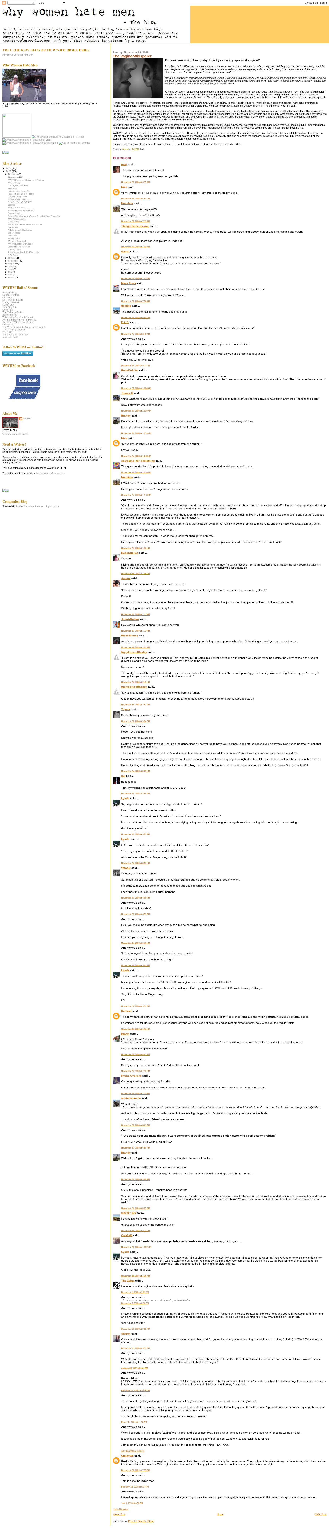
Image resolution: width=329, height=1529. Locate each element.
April (10, 275)
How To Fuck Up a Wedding (21, 194)
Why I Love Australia (17, 208)
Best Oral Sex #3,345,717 (19, 202)
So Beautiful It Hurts (12, 300)
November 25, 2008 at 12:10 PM (136, 472)
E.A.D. (125, 322)
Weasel (126, 867)
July (10, 266)
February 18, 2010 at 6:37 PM (135, 1487)
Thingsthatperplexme (135, 226)
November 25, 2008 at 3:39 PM (135, 771)
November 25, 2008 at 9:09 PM (135, 1179)
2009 (9, 168)
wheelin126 (128, 1212)
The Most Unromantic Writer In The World (23, 327)
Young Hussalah (11, 302)
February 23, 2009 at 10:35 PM (135, 1390)
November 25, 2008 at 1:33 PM (135, 631)
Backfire (11, 205)
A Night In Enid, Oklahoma (20, 230)
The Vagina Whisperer (18, 185)
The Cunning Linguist (13, 329)
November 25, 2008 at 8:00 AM (135, 317)
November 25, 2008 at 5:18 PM (135, 943)
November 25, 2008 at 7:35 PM (135, 1093)
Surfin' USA (8, 305)
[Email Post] (141, 149)
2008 (9, 171)
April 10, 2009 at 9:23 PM (132, 1451)
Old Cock (7, 297)
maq (124, 164)
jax (123, 775)
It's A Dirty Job (9, 307)
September (13, 261)
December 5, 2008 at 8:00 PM (135, 1303)
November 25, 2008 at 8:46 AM (135, 334)
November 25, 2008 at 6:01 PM (135, 1029)
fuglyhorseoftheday (134, 652)
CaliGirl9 (126, 1235)
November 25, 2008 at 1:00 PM (135, 548)
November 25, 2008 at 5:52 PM (135, 1006)
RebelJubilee (129, 370)
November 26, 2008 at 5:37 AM (135, 1208)
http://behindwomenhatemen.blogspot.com (37, 506)
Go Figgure (8, 324)
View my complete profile (15, 434)
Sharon (126, 1333)
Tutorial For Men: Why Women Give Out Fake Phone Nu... (34, 216)
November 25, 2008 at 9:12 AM (135, 365)
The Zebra (127, 1280)
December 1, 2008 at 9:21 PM (135, 1292)
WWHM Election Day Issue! (20, 244)
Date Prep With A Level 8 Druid (18, 322)
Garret (125, 251)
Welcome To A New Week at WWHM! (25, 224)
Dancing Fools (14, 249)
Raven (125, 1033)
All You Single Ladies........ (19, 199)
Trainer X (127, 393)
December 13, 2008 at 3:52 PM (135, 1329)
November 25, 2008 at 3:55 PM (135, 834)
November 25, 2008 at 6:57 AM (135, 198)
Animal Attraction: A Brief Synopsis (23, 252)
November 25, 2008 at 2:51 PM (135, 704)
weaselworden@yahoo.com (50, 473)
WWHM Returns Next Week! (21, 210)
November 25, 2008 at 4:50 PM (135, 898)
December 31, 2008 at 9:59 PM (135, 1348)
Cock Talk (12, 235)
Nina (124, 187)
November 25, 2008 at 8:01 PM (135, 1125)
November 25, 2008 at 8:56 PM (135, 1148)
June (10, 269)
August (11, 263)
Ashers (125, 578)
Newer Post (119, 1514)
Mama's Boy (13, 221)
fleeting (126, 305)
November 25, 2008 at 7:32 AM (135, 247)
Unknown (127, 1455)
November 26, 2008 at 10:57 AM (136, 1247)
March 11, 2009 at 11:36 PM (134, 1422)
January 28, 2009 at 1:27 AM (134, 1368)
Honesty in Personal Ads (19, 191)
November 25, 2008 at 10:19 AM (136, 411)
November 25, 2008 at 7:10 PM (135, 1071)
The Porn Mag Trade (17, 196)
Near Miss (12, 188)
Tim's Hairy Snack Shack (15, 334)
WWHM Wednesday (17, 219)
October (12, 258)
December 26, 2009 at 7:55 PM (135, 1470)
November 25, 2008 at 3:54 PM (135, 793)
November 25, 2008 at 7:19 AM (135, 221)
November (13, 177)
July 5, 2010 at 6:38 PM (132, 1503)
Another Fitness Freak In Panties (19, 319)
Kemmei (126, 1011)
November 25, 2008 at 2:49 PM (135, 682)
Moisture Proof (10, 337)
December (13, 174)
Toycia (125, 709)
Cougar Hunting (15, 213)
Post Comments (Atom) (141, 1521)
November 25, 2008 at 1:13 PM (135, 614)
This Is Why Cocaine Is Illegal (17, 317)
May (10, 272)
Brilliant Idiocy (14, 182)
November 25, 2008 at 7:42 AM (135, 278)
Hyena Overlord (131, 1075)
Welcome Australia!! (17, 241)
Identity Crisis (14, 238)
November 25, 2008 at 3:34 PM (135, 721)
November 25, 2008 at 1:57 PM (135, 647)
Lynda (125, 798)
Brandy (126, 415)
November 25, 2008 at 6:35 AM (135, 182)
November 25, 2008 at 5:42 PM (135, 965)
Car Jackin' (13, 227)
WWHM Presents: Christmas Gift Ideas (26, 180)
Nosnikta (127, 203)
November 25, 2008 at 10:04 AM (136, 388)
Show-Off (7, 332)
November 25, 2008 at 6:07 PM (135, 1054)
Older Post (321, 1514)
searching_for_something (138, 460)
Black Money (129, 635)
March (11, 277)
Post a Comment (120, 1509)
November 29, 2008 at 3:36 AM (135, 1276)
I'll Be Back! (13, 255)
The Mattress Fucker (12, 312)
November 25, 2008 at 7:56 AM (135, 301)
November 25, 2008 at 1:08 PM (135, 573)
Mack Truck (128, 283)
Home (220, 1514)
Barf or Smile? (9, 314)
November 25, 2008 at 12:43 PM (136, 495)
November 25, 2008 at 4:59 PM (135, 914)
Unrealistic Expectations (19, 247)
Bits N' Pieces (14, 233)
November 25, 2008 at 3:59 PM (135, 863)
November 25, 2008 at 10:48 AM (136, 456)
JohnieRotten (130, 619)
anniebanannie (131, 1098)
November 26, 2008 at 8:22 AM (135, 1230)
